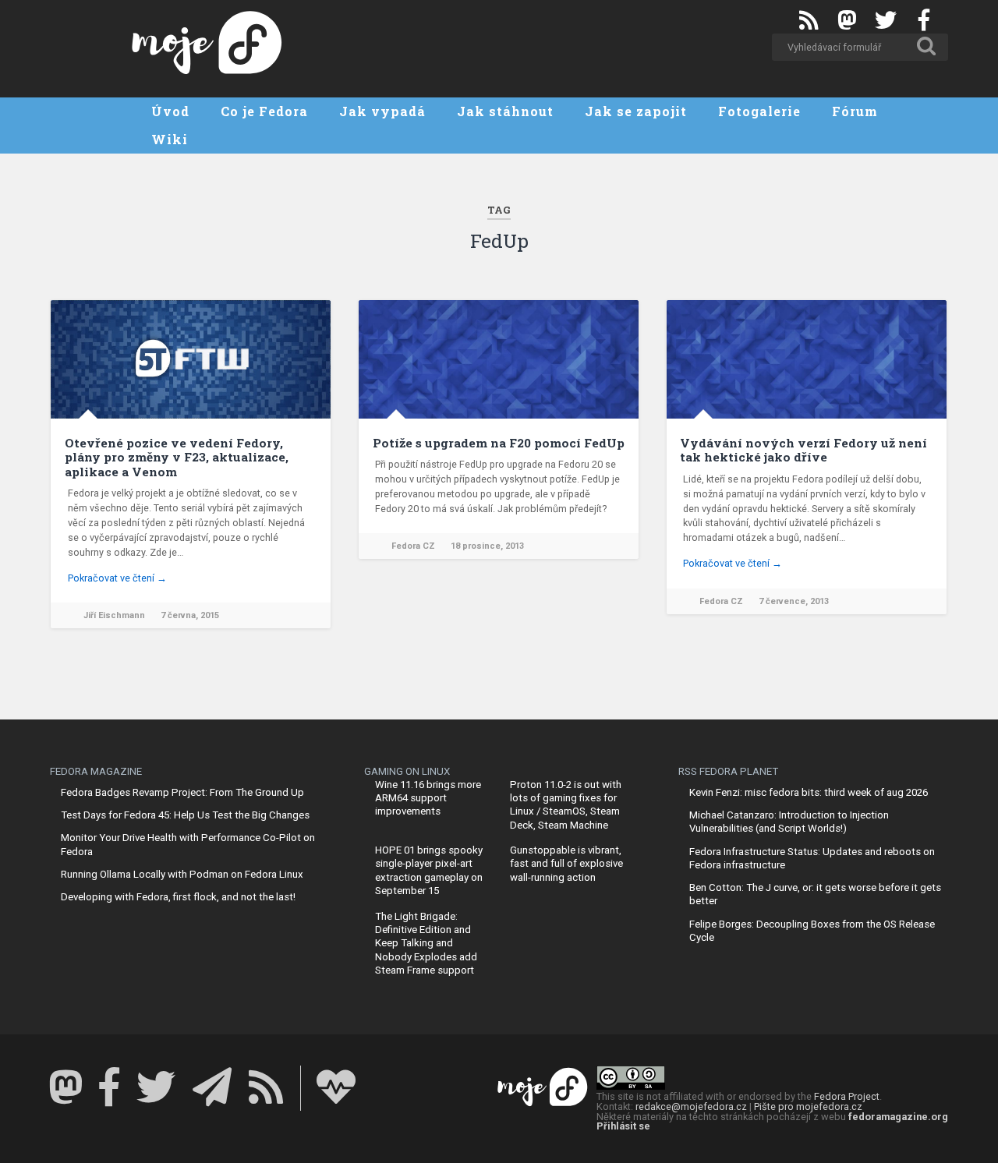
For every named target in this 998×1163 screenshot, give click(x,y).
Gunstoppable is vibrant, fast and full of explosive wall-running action (566, 863)
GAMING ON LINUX (407, 771)
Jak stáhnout (505, 111)
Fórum (855, 111)
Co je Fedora (264, 111)
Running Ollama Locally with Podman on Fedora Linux (182, 874)
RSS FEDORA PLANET (728, 771)
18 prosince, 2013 (487, 546)
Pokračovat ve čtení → (117, 578)
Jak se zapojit (636, 111)
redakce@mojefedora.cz (691, 1106)
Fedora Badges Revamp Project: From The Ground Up (182, 792)
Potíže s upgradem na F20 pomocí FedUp (499, 443)
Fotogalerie (759, 111)
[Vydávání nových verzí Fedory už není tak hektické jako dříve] (807, 359)
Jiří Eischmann (114, 615)
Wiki (169, 139)
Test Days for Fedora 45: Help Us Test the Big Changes (185, 815)
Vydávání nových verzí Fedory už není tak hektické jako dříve (803, 450)
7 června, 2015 (190, 615)
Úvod (170, 111)
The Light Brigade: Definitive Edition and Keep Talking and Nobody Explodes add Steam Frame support (426, 943)
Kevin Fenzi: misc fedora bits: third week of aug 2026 (808, 792)
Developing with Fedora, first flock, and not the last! (178, 897)
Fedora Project (846, 1096)
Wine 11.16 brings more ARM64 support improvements (428, 798)
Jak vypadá (382, 111)
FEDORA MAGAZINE (96, 771)
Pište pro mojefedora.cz (808, 1106)
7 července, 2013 (794, 601)
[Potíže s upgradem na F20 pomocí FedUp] (499, 359)
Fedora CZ (413, 546)
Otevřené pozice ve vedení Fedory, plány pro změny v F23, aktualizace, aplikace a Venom (176, 457)
